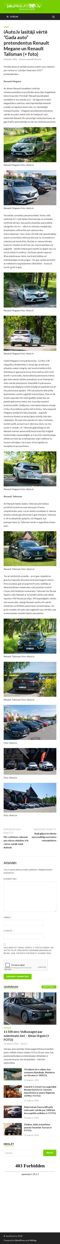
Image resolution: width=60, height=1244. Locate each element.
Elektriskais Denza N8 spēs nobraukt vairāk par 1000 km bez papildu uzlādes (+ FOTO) (40, 1110)
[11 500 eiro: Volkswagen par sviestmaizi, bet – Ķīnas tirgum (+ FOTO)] (30, 994)
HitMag (33, 1240)
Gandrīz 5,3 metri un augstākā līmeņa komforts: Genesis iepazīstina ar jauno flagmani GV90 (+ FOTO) (40, 1091)
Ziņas (6, 27)
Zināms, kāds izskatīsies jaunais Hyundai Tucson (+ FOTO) (38, 1127)
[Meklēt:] (30, 1153)
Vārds (8, 917)
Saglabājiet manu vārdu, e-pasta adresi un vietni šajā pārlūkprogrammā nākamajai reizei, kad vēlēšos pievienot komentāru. (28, 950)
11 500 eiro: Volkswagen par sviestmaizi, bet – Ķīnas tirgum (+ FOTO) (26, 1035)
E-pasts (9, 931)
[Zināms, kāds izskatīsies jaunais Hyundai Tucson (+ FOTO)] (13, 1124)
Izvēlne (14, 16)
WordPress (20, 1240)
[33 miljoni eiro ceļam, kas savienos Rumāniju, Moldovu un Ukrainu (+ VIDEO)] (13, 1069)
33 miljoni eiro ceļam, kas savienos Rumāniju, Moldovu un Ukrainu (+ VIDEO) (39, 1072)
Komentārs (11, 879)
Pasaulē (7, 1028)
